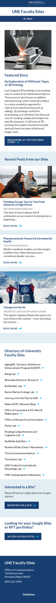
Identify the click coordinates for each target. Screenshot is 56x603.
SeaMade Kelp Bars (15, 441)
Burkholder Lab (13, 386)
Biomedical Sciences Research (21, 379)
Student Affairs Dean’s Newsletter (24, 447)
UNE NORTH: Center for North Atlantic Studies (24, 311)
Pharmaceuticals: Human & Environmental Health (27, 240)
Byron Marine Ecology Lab (19, 392)
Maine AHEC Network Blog (20, 404)
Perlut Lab (10, 425)
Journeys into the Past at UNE (21, 398)
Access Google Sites (20, 536)
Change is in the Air (14, 307)
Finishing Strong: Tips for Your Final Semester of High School (24, 203)
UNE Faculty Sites (28, 11)
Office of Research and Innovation (24, 419)
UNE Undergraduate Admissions (17, 208)
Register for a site (19, 505)
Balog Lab (10, 373)
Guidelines (29, 594)
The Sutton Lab (13, 459)
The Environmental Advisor (15, 245)
